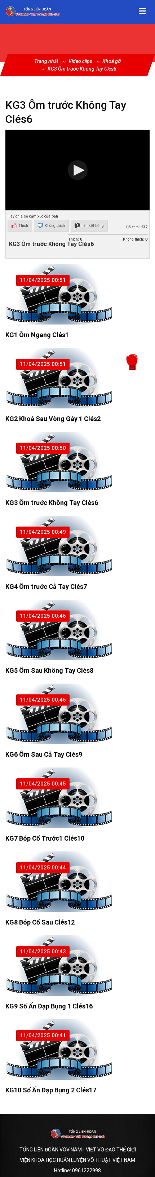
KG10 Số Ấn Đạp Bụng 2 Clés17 (50, 1090)
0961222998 (86, 1170)
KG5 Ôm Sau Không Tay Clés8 (49, 670)
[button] (78, 170)
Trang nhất (46, 61)
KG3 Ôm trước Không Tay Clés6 (82, 69)
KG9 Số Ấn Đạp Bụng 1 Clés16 (49, 1006)
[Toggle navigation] (142, 11)
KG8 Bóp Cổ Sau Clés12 (40, 922)
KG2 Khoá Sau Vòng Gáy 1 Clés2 (53, 418)
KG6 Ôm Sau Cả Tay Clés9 (43, 754)
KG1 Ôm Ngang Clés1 (37, 335)
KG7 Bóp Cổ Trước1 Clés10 (44, 838)
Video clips (80, 61)
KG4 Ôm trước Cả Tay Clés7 (46, 586)
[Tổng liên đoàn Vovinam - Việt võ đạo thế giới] (32, 11)
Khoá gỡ (111, 61)
